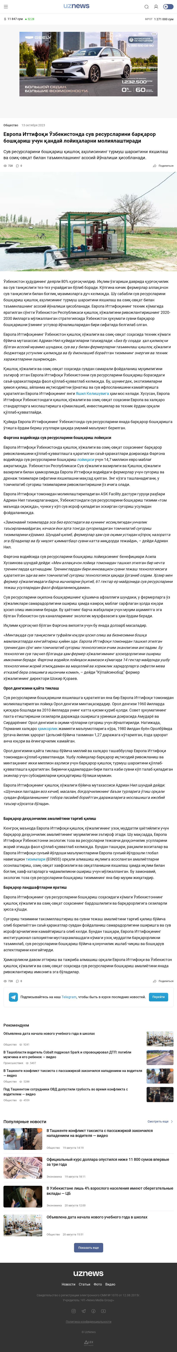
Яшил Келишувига (92, 393)
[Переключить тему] (168, 6)
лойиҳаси (85, 459)
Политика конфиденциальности (88, 1321)
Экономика (54, 1176)
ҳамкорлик (48, 728)
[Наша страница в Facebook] (93, 1311)
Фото (98, 1284)
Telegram (69, 997)
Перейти (158, 997)
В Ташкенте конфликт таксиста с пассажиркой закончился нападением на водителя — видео (100, 1133)
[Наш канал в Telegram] (83, 1311)
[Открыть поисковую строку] (146, 6)
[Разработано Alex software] (88, 1343)
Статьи (84, 1284)
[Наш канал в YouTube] (103, 1311)
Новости (68, 1284)
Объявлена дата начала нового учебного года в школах (97, 1217)
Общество (10, 125)
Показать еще (88, 1247)
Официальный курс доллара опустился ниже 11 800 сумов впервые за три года (108, 1162)
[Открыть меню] (5, 6)
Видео (110, 1284)
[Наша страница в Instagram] (73, 1311)
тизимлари (35, 859)
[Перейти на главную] (76, 6)
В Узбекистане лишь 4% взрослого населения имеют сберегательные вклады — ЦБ (110, 1190)
